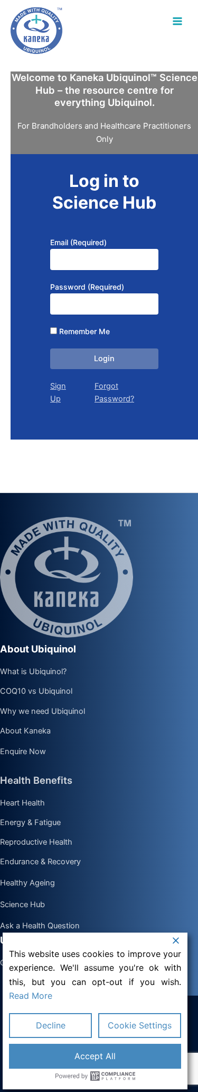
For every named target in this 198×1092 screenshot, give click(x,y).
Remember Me (84, 331)
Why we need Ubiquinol (42, 712)
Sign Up (58, 392)
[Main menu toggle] (177, 21)
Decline (50, 1025)
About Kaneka (25, 731)
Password (87, 286)
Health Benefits (36, 780)
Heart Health (22, 803)
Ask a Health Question (40, 926)
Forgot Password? (114, 392)
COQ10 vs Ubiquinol (36, 691)
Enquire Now (23, 752)
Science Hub (22, 904)
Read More (30, 995)
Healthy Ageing (27, 883)
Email (78, 242)
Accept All (95, 1056)
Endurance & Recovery (40, 862)
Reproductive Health (36, 842)
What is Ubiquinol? (33, 672)
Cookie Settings (140, 1025)
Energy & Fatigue (30, 823)
